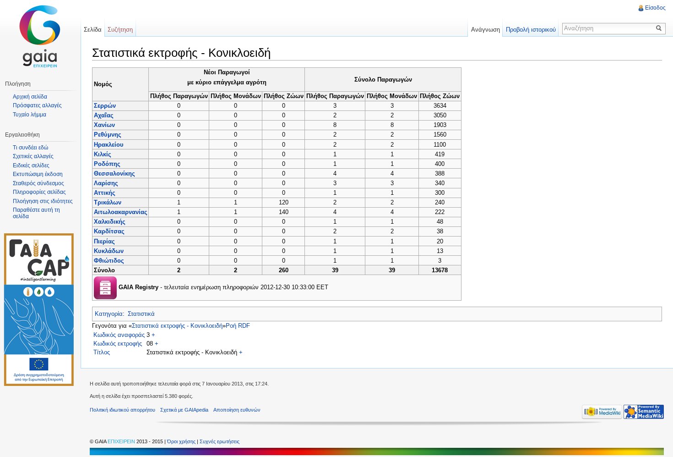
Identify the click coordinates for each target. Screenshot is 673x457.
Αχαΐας (104, 115)
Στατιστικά (141, 313)
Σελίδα (93, 29)
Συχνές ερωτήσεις (219, 441)
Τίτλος (101, 352)
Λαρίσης (106, 183)
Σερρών (105, 105)
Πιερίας (104, 241)
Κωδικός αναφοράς (119, 334)
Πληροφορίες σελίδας (39, 192)
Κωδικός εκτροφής (117, 343)
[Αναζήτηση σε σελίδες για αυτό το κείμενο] (660, 28)
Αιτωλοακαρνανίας (120, 212)
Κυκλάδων (109, 251)
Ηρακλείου (109, 144)
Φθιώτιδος (109, 260)
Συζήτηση (120, 29)
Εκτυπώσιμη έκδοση (38, 174)
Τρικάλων (107, 202)
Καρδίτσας (109, 231)
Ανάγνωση (485, 29)
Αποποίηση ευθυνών (237, 410)
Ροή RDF (238, 325)
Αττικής (104, 192)
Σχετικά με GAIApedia (184, 410)
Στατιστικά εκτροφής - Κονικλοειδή (177, 325)
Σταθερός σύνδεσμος (38, 183)
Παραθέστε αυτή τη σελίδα (36, 213)
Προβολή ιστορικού (531, 29)
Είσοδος (655, 8)
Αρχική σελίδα (30, 97)
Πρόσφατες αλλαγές (37, 105)
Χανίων (104, 124)
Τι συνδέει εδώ (30, 147)
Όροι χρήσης (182, 441)
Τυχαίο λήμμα (29, 114)
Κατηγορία (109, 313)
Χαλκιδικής (109, 221)
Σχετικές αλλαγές (33, 156)
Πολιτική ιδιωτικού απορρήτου (122, 410)
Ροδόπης (107, 163)
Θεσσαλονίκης (114, 173)
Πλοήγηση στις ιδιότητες (43, 201)
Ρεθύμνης (107, 134)
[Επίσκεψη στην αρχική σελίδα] (40, 36)
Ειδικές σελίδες (31, 165)
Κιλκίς (102, 154)
